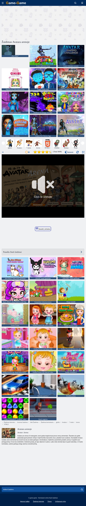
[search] (82, 489)
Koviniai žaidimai (22, 422)
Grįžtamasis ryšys (60, 501)
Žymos (50, 501)
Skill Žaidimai (34, 422)
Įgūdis (58, 422)
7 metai (71, 422)
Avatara (64, 422)
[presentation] (3, 143)
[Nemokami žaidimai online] (16, 3)
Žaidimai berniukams (47, 422)
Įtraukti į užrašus (44, 229)
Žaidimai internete (9, 422)
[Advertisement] (22, 22)
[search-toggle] (75, 3)
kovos (78, 422)
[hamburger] (3, 3)
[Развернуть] (83, 152)
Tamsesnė (70, 152)
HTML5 (6, 424)
